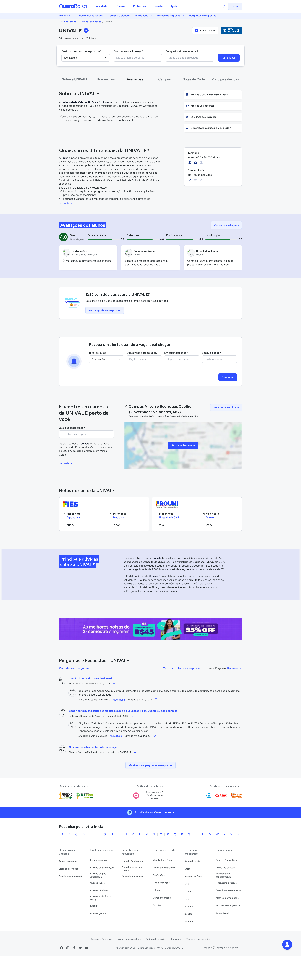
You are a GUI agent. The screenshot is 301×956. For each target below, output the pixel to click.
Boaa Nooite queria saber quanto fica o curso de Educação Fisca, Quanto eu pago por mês (123, 710)
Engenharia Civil (169, 517)
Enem (187, 868)
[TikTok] (74, 947)
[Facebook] (61, 947)
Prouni (188, 891)
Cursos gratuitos (99, 913)
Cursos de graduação (102, 867)
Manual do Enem (193, 876)
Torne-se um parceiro (198, 939)
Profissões (159, 875)
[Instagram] (67, 947)
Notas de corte (192, 861)
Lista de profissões (69, 868)
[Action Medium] (150, 629)
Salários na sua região (71, 876)
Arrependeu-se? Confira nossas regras (155, 795)
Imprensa (176, 939)
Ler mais (64, 203)
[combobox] (138, 58)
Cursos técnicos (99, 890)
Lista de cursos (98, 860)
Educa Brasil (222, 913)
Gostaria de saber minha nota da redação (93, 747)
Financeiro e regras (226, 882)
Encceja (188, 921)
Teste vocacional (68, 861)
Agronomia (73, 517)
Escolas (94, 905)
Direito (210, 517)
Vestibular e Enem (162, 860)
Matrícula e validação (227, 898)
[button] (287, 945)
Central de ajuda (164, 812)
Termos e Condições (102, 939)
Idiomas (157, 890)
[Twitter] (80, 947)
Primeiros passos (225, 867)
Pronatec (189, 906)
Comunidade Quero (132, 876)
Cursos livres (97, 882)
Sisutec (188, 914)
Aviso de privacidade (129, 939)
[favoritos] (223, 6)
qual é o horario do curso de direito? (90, 678)
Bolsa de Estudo (67, 21)
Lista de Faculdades (90, 21)
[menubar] (136, 6)
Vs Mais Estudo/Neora (228, 905)
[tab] (75, 79)
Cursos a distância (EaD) (100, 898)
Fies (186, 898)
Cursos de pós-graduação (98, 875)
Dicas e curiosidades (164, 867)
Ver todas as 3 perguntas (74, 668)
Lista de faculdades (132, 861)
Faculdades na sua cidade (132, 869)
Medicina (118, 517)
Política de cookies (156, 939)
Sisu (186, 883)
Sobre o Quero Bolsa (227, 860)
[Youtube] (86, 947)
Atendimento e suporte (228, 890)
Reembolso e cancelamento (223, 875)
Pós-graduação (161, 882)
